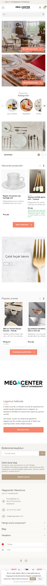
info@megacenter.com (15, 516)
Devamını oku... (23, 430)
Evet (33, 579)
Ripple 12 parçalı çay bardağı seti (12, 197)
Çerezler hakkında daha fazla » (23, 582)
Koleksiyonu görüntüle (22, 352)
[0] (44, 7)
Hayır (40, 579)
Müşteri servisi (23, 477)
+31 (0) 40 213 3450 (14, 510)
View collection (22, 225)
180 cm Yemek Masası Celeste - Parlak (12, 330)
